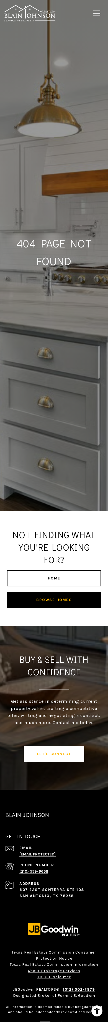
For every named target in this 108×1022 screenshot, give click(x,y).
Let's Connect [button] (54, 754)
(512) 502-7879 (79, 989)
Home (54, 578)
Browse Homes (54, 599)
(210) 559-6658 (33, 871)
